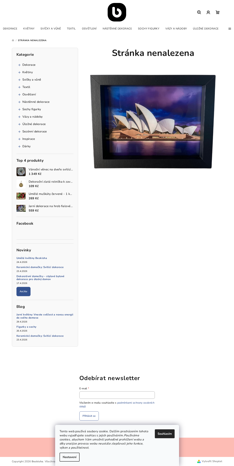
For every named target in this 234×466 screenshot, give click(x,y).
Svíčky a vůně (31, 80)
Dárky (26, 146)
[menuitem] (10, 28)
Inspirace (28, 139)
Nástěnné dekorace (36, 102)
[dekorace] (153, 121)
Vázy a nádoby (32, 117)
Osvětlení (29, 94)
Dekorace (29, 65)
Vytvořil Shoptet (212, 461)
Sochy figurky (31, 109)
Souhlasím (165, 434)
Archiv (23, 291)
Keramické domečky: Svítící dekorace (40, 267)
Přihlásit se (89, 416)
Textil (26, 87)
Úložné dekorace (34, 124)
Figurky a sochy (26, 327)
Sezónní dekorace (34, 131)
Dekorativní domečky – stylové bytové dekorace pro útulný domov (40, 278)
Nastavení (69, 457)
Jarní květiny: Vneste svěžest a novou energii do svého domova (44, 316)
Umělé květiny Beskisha (31, 258)
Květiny (27, 72)
